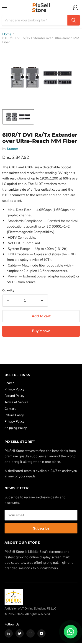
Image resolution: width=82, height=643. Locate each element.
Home (6, 34)
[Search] (73, 20)
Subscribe (41, 528)
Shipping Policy (16, 428)
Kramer (12, 148)
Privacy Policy (14, 389)
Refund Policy (14, 396)
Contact (10, 409)
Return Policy (14, 415)
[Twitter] (19, 633)
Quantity (8, 290)
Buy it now (41, 330)
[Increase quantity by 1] (42, 300)
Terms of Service (16, 402)
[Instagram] (30, 633)
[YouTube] (41, 633)
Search (9, 383)
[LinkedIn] (9, 633)
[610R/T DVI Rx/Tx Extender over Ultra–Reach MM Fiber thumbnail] (18, 117)
